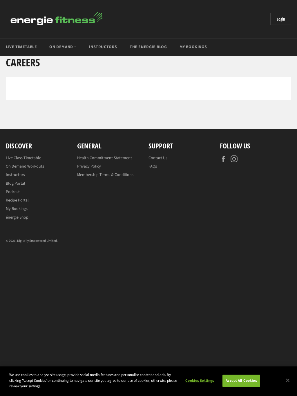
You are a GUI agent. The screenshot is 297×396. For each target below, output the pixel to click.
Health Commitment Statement (104, 158)
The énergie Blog (148, 47)
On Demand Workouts (25, 166)
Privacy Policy (89, 166)
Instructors (103, 47)
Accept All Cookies (241, 380)
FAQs (152, 166)
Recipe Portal (17, 200)
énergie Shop (17, 217)
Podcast (13, 192)
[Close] (287, 380)
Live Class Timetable (23, 158)
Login (281, 19)
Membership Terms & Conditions (105, 175)
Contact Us (157, 158)
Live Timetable (21, 47)
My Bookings (193, 47)
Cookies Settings (199, 380)
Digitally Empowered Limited (37, 241)
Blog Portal (15, 183)
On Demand (61, 47)
